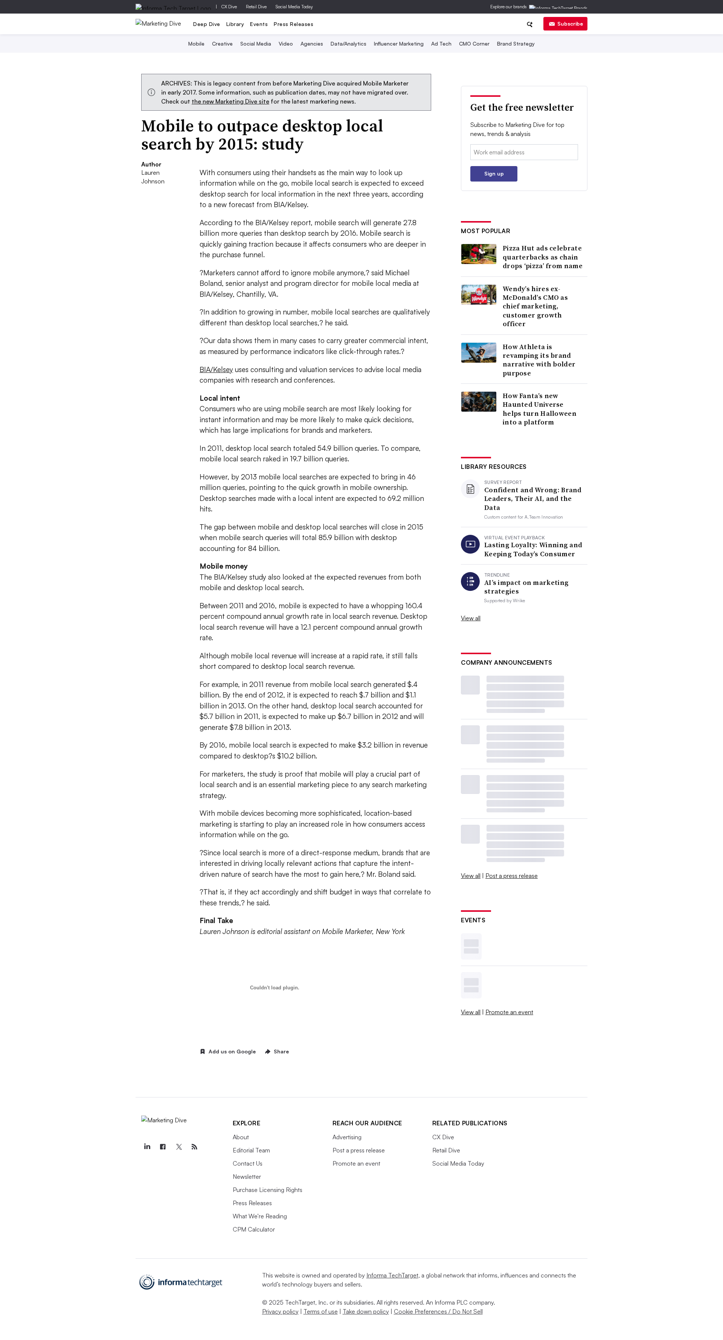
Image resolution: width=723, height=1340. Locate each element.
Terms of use (321, 1311)
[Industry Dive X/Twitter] (179, 1147)
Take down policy (366, 1311)
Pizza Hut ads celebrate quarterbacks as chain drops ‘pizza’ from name (543, 257)
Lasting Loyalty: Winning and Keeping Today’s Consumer (533, 549)
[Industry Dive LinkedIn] (147, 1147)
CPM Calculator (254, 1229)
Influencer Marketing (399, 43)
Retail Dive (256, 6)
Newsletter (247, 1176)
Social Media (255, 43)
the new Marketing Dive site (230, 101)
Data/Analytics (348, 43)
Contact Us (247, 1163)
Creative (222, 43)
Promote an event (509, 1012)
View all (470, 618)
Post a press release (511, 875)
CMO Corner (474, 43)
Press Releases (293, 24)
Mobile (196, 43)
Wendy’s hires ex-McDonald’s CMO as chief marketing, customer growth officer (535, 306)
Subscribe (570, 23)
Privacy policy (280, 1311)
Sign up (494, 173)
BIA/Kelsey (216, 369)
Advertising (347, 1137)
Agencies (311, 43)
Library (235, 24)
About (241, 1137)
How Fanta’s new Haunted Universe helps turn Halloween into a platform (540, 409)
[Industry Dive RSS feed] (195, 1147)
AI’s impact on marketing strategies (526, 587)
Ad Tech (441, 43)
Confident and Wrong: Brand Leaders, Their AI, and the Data (533, 498)
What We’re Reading (260, 1216)
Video (286, 43)
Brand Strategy (516, 43)
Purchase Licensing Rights (267, 1189)
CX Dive (229, 6)
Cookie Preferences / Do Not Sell (438, 1311)
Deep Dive (206, 24)
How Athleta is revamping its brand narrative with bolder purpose (539, 360)
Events (259, 24)
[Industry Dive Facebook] (163, 1147)
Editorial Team (251, 1150)
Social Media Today (294, 6)
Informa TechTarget (392, 1275)
